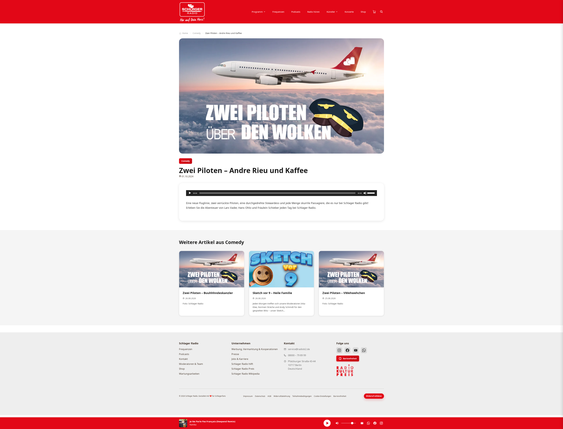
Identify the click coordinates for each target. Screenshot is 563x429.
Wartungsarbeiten (189, 373)
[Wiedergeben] (189, 193)
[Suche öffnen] (381, 11)
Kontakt (183, 359)
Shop (363, 11)
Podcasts (295, 11)
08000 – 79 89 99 (297, 355)
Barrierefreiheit (350, 358)
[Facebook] (347, 350)
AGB (269, 396)
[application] (281, 193)
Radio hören (313, 11)
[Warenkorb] (374, 11)
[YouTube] (356, 350)
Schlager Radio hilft (242, 364)
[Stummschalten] (364, 193)
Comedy (197, 33)
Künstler (331, 11)
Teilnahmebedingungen (302, 396)
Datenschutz (260, 396)
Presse (235, 354)
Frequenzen (278, 11)
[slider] (371, 192)
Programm (257, 11)
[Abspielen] (327, 423)
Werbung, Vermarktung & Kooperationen (255, 349)
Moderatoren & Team (191, 364)
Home (185, 33)
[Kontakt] (362, 423)
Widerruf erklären (374, 396)
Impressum (248, 396)
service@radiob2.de (299, 349)
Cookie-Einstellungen (322, 396)
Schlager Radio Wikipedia (246, 373)
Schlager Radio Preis (243, 368)
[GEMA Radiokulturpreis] (345, 370)
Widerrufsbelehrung (282, 396)
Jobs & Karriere (240, 359)
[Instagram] (339, 350)
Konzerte (349, 11)
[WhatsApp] (364, 350)
